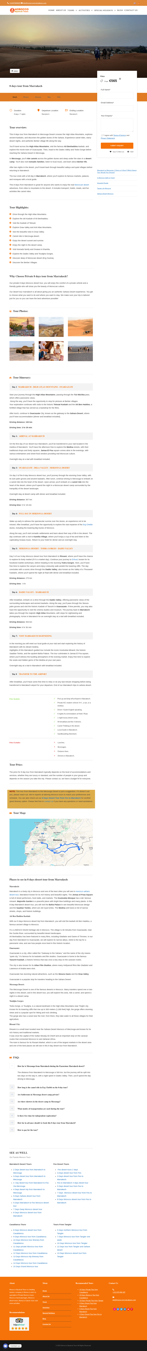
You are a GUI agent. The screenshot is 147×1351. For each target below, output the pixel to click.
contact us (48, 801)
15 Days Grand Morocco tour (25, 1266)
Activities (84, 10)
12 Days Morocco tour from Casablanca (30, 1253)
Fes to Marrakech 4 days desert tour (72, 1183)
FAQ (58, 97)
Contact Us (131, 10)
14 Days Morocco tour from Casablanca (30, 1263)
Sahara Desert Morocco (105, 194)
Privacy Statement (108, 138)
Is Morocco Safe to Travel (106, 178)
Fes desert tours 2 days (67, 1170)
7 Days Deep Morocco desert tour (27, 1209)
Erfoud (75, 559)
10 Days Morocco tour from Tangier (72, 1243)
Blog (120, 10)
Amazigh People (102, 183)
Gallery (16, 71)
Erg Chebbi (87, 524)
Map (49, 97)
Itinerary (38, 97)
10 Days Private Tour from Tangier (91, 1301)
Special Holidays (103, 10)
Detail (15, 97)
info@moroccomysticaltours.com (34, 3)
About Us (61, 10)
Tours (70, 10)
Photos (26, 97)
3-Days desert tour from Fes (69, 1173)
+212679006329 (15, 3)
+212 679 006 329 (119, 1292)
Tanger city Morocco (104, 188)
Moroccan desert (82, 185)
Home (51, 10)
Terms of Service (119, 135)
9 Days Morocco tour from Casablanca (29, 1237)
